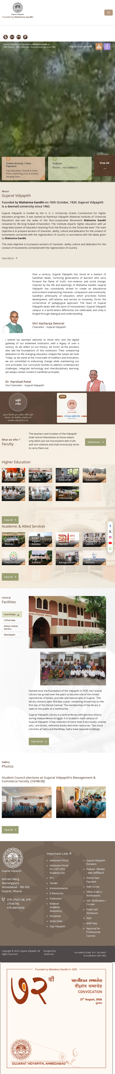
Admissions (93, 442)
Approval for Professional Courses (93, 932)
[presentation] (3, 799)
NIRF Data (91, 923)
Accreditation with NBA (95, 955)
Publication (56, 898)
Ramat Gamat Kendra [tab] (11, 627)
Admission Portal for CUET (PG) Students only (59, 869)
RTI (51, 878)
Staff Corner (93, 886)
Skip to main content (80, 46)
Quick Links (56, 921)
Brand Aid (49, 954)
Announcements (59, 888)
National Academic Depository (56, 907)
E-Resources (56, 893)
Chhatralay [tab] (9, 620)
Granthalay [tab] (9, 614)
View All (8, 520)
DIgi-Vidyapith (57, 926)
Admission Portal (59, 860)
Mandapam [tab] (9, 634)
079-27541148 (15, 899)
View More (8, 258)
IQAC (89, 918)
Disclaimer (55, 916)
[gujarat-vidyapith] (13, 858)
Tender (54, 883)
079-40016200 (15, 907)
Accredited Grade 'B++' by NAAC (90, 952)
